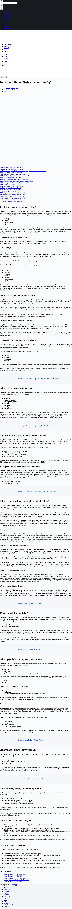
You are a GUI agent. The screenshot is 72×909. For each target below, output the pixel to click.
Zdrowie (6, 60)
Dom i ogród (7, 44)
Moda (5, 49)
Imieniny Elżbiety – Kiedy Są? (13, 876)
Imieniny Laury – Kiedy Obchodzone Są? (16, 878)
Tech (5, 56)
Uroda (6, 58)
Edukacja (6, 48)
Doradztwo (7, 46)
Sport (5, 54)
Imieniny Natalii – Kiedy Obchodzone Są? (16, 880)
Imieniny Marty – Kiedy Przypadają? (15, 875)
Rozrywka (7, 53)
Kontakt (6, 61)
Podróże (6, 51)
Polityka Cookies (9, 905)
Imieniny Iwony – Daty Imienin (13, 881)
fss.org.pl (15, 885)
